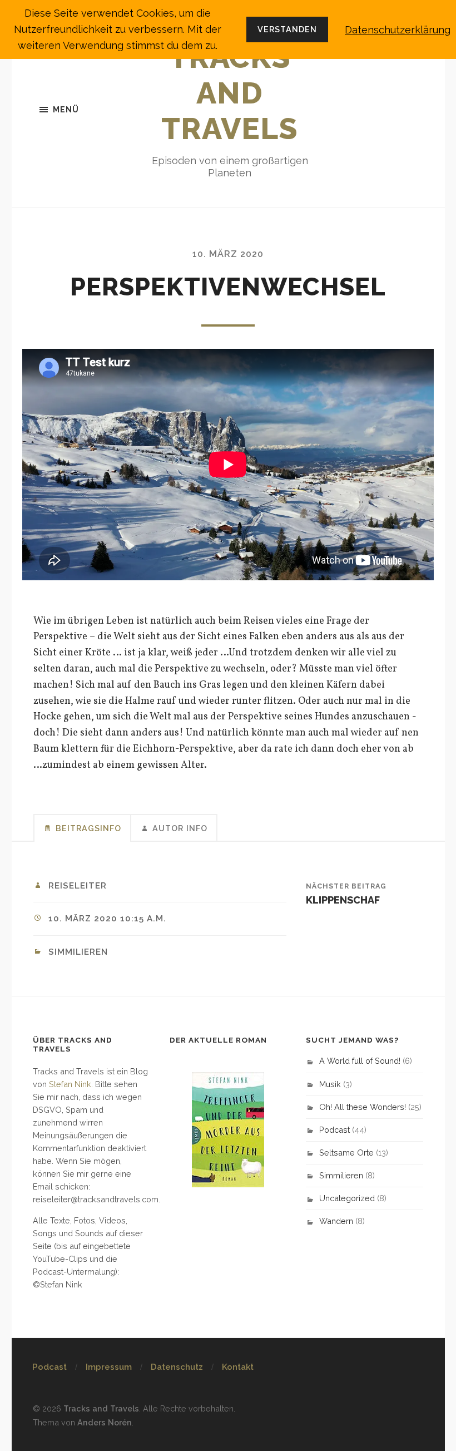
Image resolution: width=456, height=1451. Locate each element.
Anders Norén (104, 1422)
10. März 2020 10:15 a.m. (107, 919)
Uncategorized (347, 1198)
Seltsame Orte (346, 1152)
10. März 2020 (228, 254)
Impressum (109, 1367)
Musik (330, 1084)
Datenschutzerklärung (397, 30)
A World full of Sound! (359, 1060)
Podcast (334, 1129)
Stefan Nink (70, 1084)
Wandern (336, 1221)
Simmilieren (78, 952)
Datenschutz (177, 1367)
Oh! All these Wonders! (362, 1107)
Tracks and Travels (229, 93)
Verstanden (287, 29)
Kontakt (238, 1367)
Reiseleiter (77, 886)
